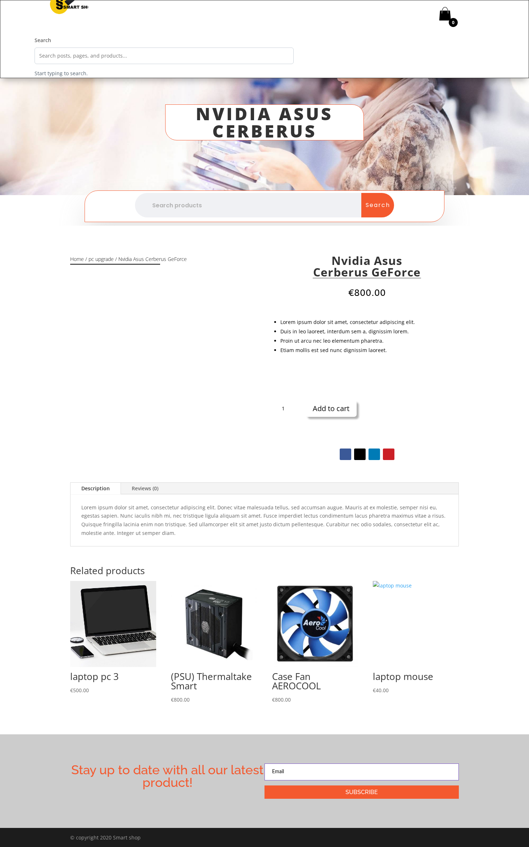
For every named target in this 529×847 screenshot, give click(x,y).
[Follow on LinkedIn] (374, 454)
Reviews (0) (145, 488)
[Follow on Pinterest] (388, 454)
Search (43, 40)
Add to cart (331, 408)
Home (77, 259)
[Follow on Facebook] (345, 454)
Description (95, 488)
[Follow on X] (360, 454)
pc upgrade (101, 259)
